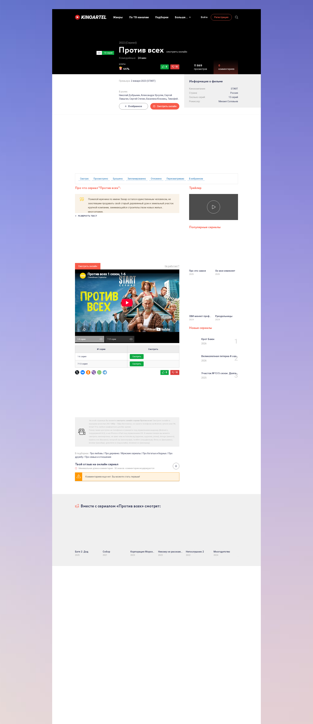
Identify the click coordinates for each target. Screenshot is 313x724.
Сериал (131, 42)
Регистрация (221, 17)
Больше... (181, 17)
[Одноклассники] (88, 372)
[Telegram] (105, 372)
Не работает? (172, 266)
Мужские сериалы (131, 453)
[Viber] (94, 372)
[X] (77, 372)
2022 (122, 42)
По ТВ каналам (139, 17)
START (234, 88)
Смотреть (136, 356)
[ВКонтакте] (83, 372)
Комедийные (127, 58)
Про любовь (96, 453)
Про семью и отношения (98, 457)
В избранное (135, 106)
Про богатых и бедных (154, 453)
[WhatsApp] (99, 372)
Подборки (161, 17)
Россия (234, 93)
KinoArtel (94, 17)
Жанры (118, 17)
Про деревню (112, 453)
